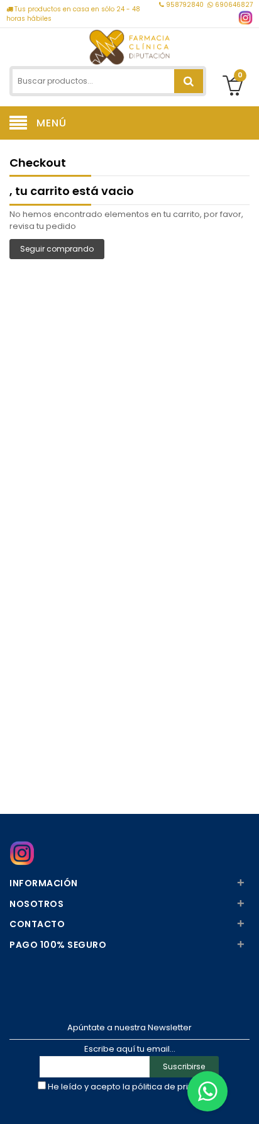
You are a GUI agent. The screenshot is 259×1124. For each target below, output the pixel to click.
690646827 (233, 4)
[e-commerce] (129, 46)
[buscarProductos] (188, 81)
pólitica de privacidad (177, 1087)
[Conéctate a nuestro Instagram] (245, 18)
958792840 (185, 4)
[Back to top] (246, 1101)
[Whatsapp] (207, 1091)
